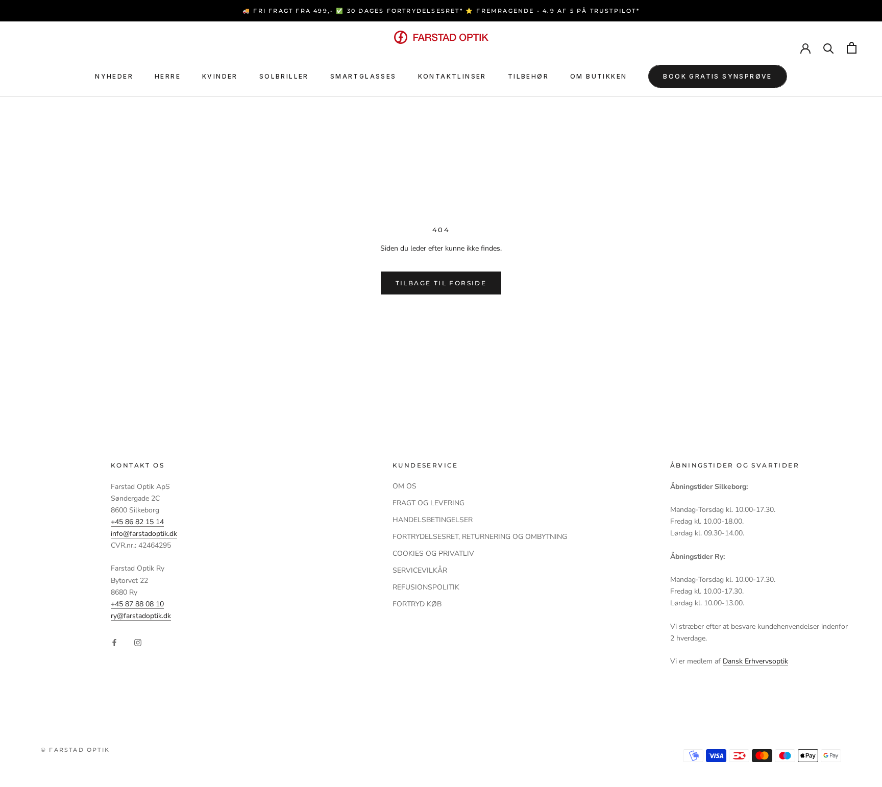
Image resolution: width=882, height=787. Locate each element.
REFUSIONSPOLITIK (426, 587)
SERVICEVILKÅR (420, 570)
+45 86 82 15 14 (137, 522)
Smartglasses (363, 76)
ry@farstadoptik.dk (141, 616)
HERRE (168, 76)
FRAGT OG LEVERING (428, 503)
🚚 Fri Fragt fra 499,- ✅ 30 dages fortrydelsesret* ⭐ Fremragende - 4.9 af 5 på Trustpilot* (441, 10)
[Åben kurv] (851, 48)
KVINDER (220, 76)
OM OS (404, 486)
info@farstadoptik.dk (144, 533)
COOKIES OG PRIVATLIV (433, 553)
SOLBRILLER (284, 76)
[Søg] (828, 47)
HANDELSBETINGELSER (433, 520)
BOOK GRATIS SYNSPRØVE (717, 76)
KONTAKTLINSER (452, 76)
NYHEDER (114, 76)
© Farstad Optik (75, 749)
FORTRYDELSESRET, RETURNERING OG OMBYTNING (480, 537)
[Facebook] (114, 642)
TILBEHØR (528, 76)
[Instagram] (137, 642)
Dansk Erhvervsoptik (755, 661)
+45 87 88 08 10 (137, 604)
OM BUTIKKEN (598, 76)
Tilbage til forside (441, 283)
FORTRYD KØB (417, 604)
